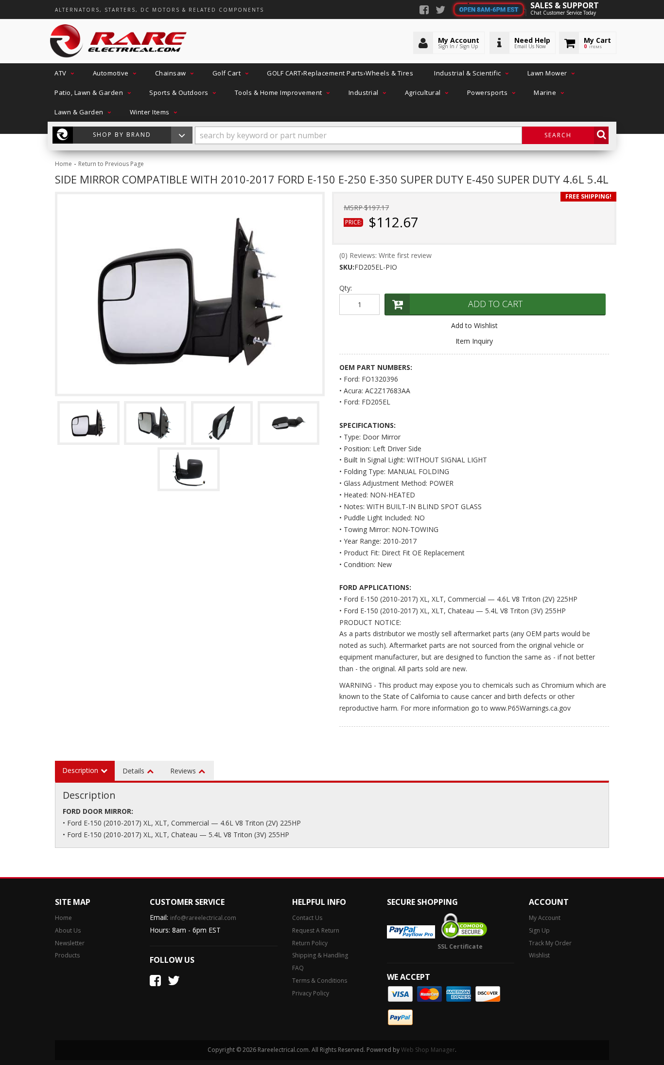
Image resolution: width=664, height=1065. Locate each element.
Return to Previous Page (111, 164)
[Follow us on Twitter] (440, 10)
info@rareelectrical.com (203, 918)
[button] (63, 73)
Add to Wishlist (474, 325)
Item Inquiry (474, 341)
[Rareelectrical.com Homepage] (119, 41)
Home (63, 164)
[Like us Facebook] (424, 10)
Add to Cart (495, 304)
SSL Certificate (460, 946)
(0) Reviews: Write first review (385, 255)
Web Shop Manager (428, 1050)
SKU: (346, 267)
